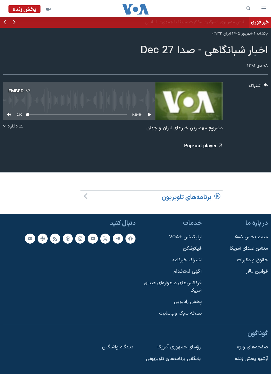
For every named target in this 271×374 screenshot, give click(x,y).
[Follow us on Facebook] (130, 238)
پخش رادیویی (188, 301)
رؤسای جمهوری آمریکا (179, 347)
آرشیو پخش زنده (251, 358)
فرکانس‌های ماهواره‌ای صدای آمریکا (173, 287)
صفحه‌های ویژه (252, 347)
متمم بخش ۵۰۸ (251, 236)
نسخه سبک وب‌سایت (180, 313)
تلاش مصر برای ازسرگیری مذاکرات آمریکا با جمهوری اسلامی (195, 22)
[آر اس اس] (55, 238)
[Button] (258, 87)
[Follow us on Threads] (68, 238)
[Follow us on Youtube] (93, 238)
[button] (14, 23)
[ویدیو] (48, 9)
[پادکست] (43, 238)
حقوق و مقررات (252, 260)
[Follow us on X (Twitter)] (105, 238)
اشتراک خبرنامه (187, 260)
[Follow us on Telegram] (118, 238)
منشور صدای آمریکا (249, 248)
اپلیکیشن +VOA (185, 236)
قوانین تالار (257, 271)
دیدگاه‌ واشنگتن (117, 347)
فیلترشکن (192, 248)
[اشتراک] (30, 238)
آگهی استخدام (187, 271)
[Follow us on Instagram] (80, 238)
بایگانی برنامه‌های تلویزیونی (173, 358)
